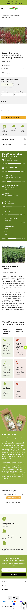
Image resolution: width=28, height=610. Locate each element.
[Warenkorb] (24, 8)
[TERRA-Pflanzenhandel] (13, 8)
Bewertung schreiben (14, 497)
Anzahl (3, 107)
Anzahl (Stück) (18, 92)
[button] (2, 8)
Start (2, 13)
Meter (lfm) (4, 92)
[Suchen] (21, 8)
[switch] (24, 608)
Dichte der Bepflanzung (7, 81)
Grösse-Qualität (5, 65)
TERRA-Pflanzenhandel (15, 606)
